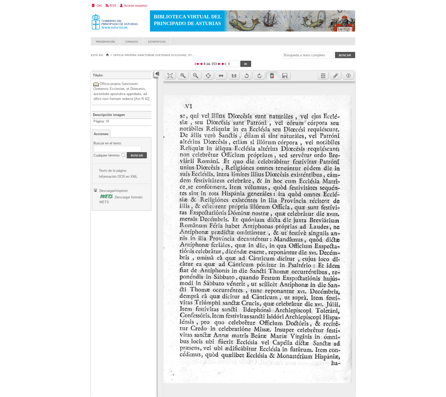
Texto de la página (112, 171)
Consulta (131, 41)
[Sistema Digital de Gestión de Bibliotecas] (346, 44)
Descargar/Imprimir (113, 191)
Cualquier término (107, 155)
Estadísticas (156, 41)
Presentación (105, 41)
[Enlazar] (335, 76)
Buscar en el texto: (107, 143)
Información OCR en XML (118, 176)
